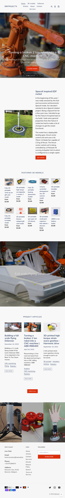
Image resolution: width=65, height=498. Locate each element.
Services (29, 459)
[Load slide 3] (29, 75)
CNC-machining (10, 363)
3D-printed (47, 361)
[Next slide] (37, 75)
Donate (28, 462)
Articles (28, 454)
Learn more (32, 69)
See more (41, 157)
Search (28, 470)
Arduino (27, 369)
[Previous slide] (23, 75)
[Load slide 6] (34, 75)
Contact (28, 457)
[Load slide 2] (28, 75)
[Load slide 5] (32, 75)
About (28, 451)
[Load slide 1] (26, 75)
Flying (7, 366)
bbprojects (11, 6)
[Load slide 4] (31, 75)
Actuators (56, 361)
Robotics (13, 366)
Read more (9, 371)
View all (32, 391)
